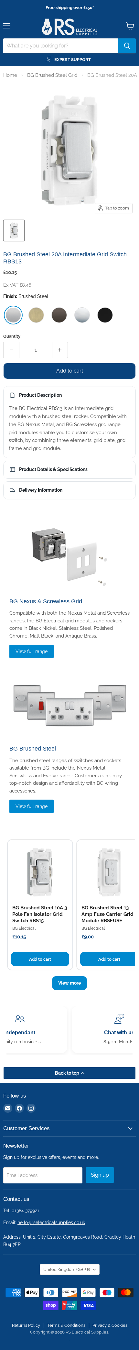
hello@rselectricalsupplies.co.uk (51, 1222)
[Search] (127, 45)
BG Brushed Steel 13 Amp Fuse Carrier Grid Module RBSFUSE (107, 914)
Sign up (100, 1175)
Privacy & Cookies (109, 1325)
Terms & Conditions (66, 1325)
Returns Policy (26, 1325)
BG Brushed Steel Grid (52, 75)
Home (10, 75)
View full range (32, 651)
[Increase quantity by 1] (60, 350)
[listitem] (13, 315)
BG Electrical (24, 928)
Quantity (11, 336)
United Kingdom (66, 1269)
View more (69, 983)
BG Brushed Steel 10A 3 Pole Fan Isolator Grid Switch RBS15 (39, 914)
